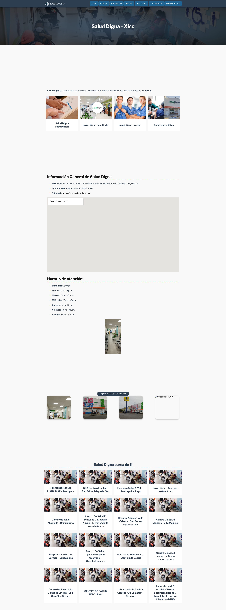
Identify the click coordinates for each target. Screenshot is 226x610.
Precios (129, 3)
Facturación (116, 3)
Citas (94, 3)
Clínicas (103, 3)
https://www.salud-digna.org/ (77, 193)
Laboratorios (156, 3)
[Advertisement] (113, 67)
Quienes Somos (173, 3)
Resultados (141, 3)
